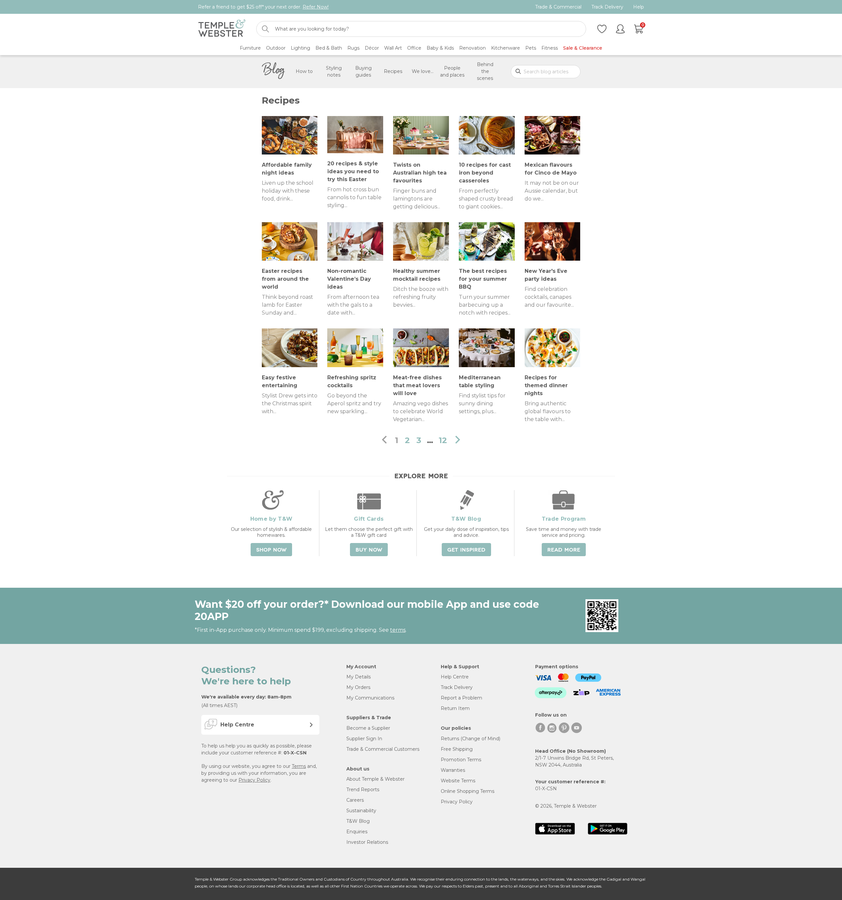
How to (304, 71)
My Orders (358, 687)
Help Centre (455, 677)
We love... (422, 71)
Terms (299, 766)
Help (638, 7)
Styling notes (334, 71)
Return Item (455, 708)
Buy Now (369, 550)
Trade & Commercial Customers (382, 749)
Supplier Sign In (364, 739)
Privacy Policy (254, 780)
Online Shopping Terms (467, 791)
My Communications (370, 698)
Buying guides (363, 71)
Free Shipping (457, 749)
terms (398, 630)
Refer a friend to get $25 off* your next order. (263, 7)
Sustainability (361, 811)
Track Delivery (607, 7)
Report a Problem (461, 698)
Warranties (453, 770)
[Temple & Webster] (222, 29)
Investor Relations (367, 842)
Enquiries (356, 832)
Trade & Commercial (558, 7)
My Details (358, 677)
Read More (563, 550)
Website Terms (458, 781)
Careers (355, 800)
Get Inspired (466, 550)
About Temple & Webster (375, 779)
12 (443, 440)
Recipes (393, 71)
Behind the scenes (485, 71)
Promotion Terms (461, 760)
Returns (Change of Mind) (470, 739)
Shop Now (271, 550)
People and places (452, 71)
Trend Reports (362, 790)
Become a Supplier (368, 728)
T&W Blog (358, 821)
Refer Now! (316, 7)
